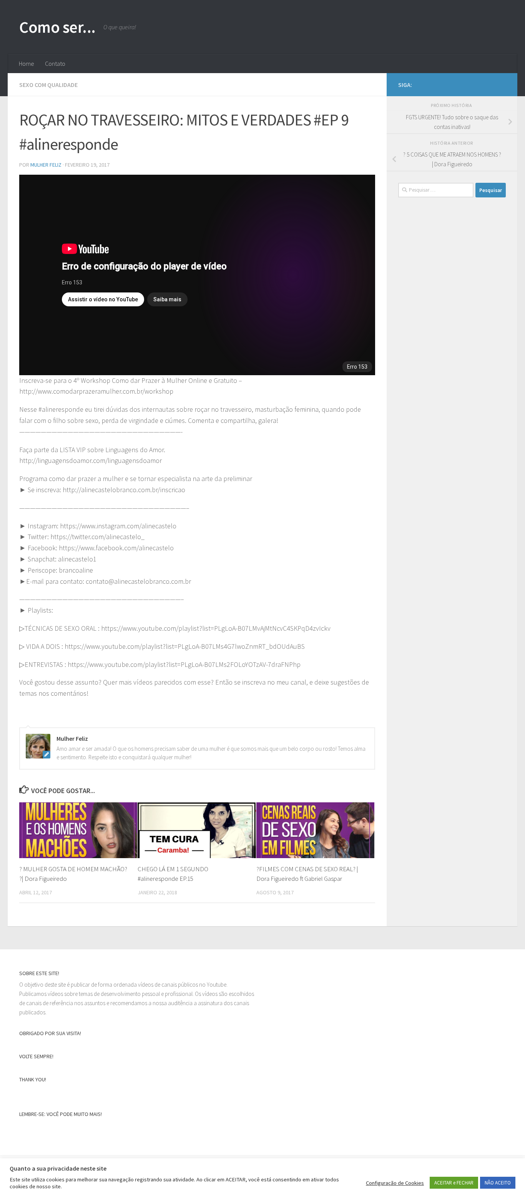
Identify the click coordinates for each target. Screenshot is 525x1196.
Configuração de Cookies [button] (395, 1182)
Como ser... (57, 27)
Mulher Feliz (45, 164)
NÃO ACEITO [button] (498, 1182)
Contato (55, 63)
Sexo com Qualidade (48, 85)
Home (26, 63)
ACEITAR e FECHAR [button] (453, 1182)
